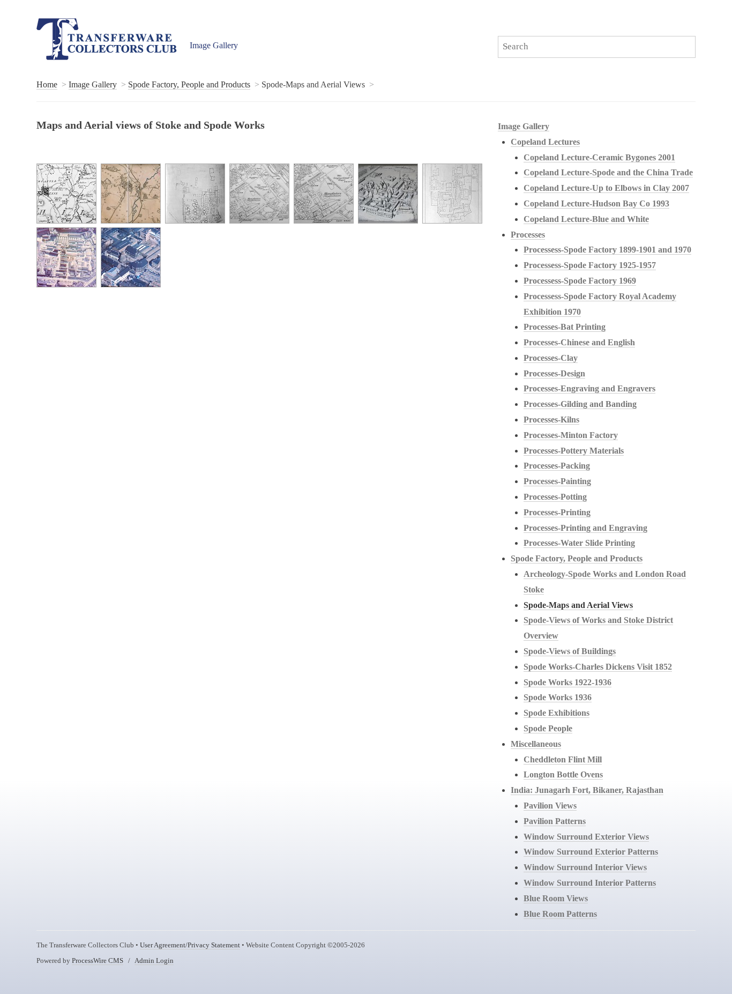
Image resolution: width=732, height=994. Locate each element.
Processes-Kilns (551, 419)
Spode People (548, 728)
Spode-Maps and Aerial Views (578, 605)
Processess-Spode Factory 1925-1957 (590, 265)
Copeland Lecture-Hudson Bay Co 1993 (596, 203)
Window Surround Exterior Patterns (591, 851)
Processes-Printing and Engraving (585, 527)
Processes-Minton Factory (571, 435)
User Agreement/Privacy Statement (190, 945)
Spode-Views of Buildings (570, 651)
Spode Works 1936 (558, 697)
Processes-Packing (557, 465)
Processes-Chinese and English (579, 342)
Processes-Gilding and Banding (580, 404)
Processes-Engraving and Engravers (589, 388)
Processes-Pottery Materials (574, 450)
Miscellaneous (536, 743)
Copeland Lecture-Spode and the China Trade (608, 172)
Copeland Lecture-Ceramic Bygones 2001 (599, 157)
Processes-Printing (557, 512)
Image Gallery (214, 45)
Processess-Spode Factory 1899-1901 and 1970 (607, 249)
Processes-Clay (551, 357)
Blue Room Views (556, 898)
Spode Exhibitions (556, 712)
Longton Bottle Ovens (563, 774)
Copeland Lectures (545, 141)
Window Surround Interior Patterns (590, 882)
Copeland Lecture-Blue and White (586, 219)
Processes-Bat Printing (565, 326)
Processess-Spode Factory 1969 (580, 280)
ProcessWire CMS (97, 961)
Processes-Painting (557, 481)
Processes (528, 234)
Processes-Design (554, 373)
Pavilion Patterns (555, 821)
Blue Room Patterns (560, 913)
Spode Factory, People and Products (189, 84)
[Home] (106, 39)
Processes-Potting (555, 496)
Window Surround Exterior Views (586, 836)
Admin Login (154, 961)
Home (46, 84)
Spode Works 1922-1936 (567, 682)
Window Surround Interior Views (585, 867)
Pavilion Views (550, 805)
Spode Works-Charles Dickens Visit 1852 (598, 666)
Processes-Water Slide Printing (579, 542)
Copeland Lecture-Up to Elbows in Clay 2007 (606, 187)
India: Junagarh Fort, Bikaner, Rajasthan (587, 790)
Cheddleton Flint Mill (563, 759)
